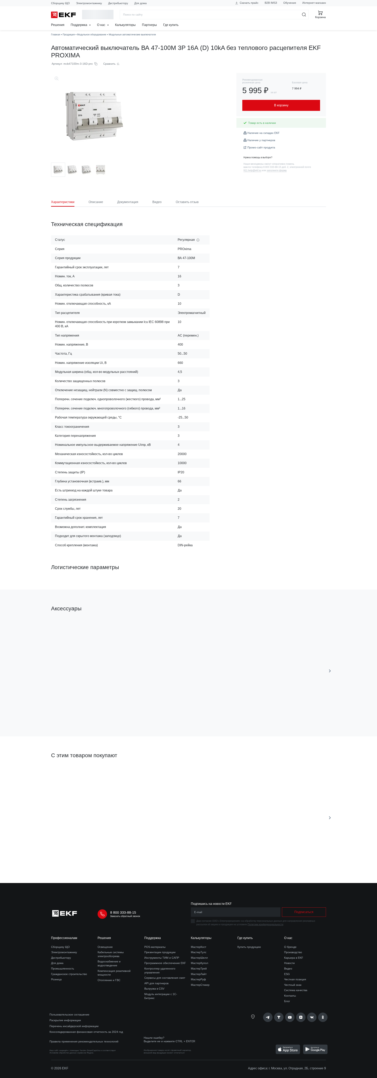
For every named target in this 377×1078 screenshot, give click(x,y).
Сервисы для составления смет (164, 977)
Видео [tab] (157, 202)
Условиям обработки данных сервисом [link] (67, 1053)
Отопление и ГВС (109, 980)
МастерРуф (198, 979)
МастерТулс (198, 952)
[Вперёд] (330, 671)
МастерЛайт (199, 974)
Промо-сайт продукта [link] (261, 147)
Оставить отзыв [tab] (187, 202)
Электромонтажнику (89, 3)
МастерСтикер (200, 984)
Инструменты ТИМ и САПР (161, 957)
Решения (57, 25)
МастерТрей (199, 968)
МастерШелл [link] (199, 957)
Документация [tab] (127, 202)
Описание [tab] (96, 202)
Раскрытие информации (65, 1020)
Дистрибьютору (118, 3)
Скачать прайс (248, 2)
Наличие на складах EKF (263, 132)
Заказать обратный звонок (125, 916)
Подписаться (213, 711)
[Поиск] (304, 14)
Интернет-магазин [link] (314, 2)
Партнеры (149, 25)
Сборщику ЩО (60, 3)
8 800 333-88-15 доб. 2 (275, 167)
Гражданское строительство (69, 974)
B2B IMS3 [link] (271, 2)
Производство (293, 952)
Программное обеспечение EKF (165, 963)
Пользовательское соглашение (69, 1014)
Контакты (290, 995)
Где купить (170, 25)
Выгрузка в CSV (154, 988)
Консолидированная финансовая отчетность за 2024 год (86, 1031)
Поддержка (79, 25)
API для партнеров (156, 983)
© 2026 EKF (59, 1068)
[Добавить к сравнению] (109, 711)
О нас (101, 25)
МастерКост (198, 946)
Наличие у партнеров (261, 140)
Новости (289, 963)
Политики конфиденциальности (265, 924)
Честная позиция (295, 979)
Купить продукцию (249, 946)
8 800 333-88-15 (123, 912)
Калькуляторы (125, 25)
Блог (287, 1001)
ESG (287, 974)
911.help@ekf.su (252, 170)
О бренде (290, 946)
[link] (268, 1017)
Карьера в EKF (293, 957)
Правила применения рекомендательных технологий (83, 1041)
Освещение (105, 946)
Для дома (140, 3)
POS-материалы (155, 946)
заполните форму (277, 170)
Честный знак (292, 984)
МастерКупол (199, 963)
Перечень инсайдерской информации (74, 1026)
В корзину (73, 711)
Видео (288, 968)
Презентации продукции (160, 952)
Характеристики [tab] (62, 202)
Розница (56, 979)
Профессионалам (64, 938)
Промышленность (62, 968)
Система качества (295, 990)
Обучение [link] (289, 2)
